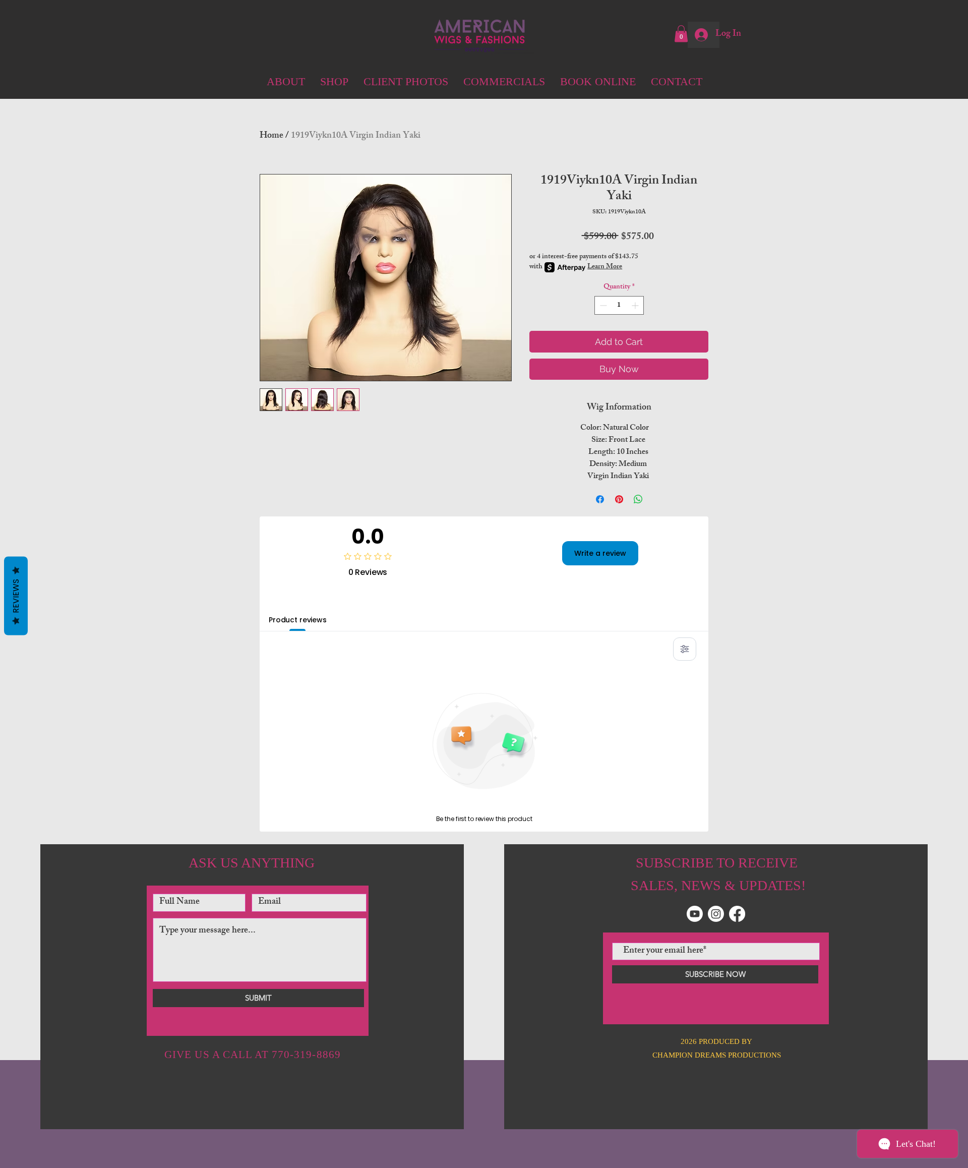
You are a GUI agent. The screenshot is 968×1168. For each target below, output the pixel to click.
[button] (681, 33)
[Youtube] (695, 914)
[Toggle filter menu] (684, 649)
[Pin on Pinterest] (619, 499)
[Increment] (636, 305)
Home (271, 136)
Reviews (16, 596)
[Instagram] (716, 914)
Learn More (604, 267)
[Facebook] (737, 914)
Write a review (600, 553)
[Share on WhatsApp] (638, 499)
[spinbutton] (619, 305)
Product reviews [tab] (298, 620)
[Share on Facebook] (600, 499)
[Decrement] (602, 305)
